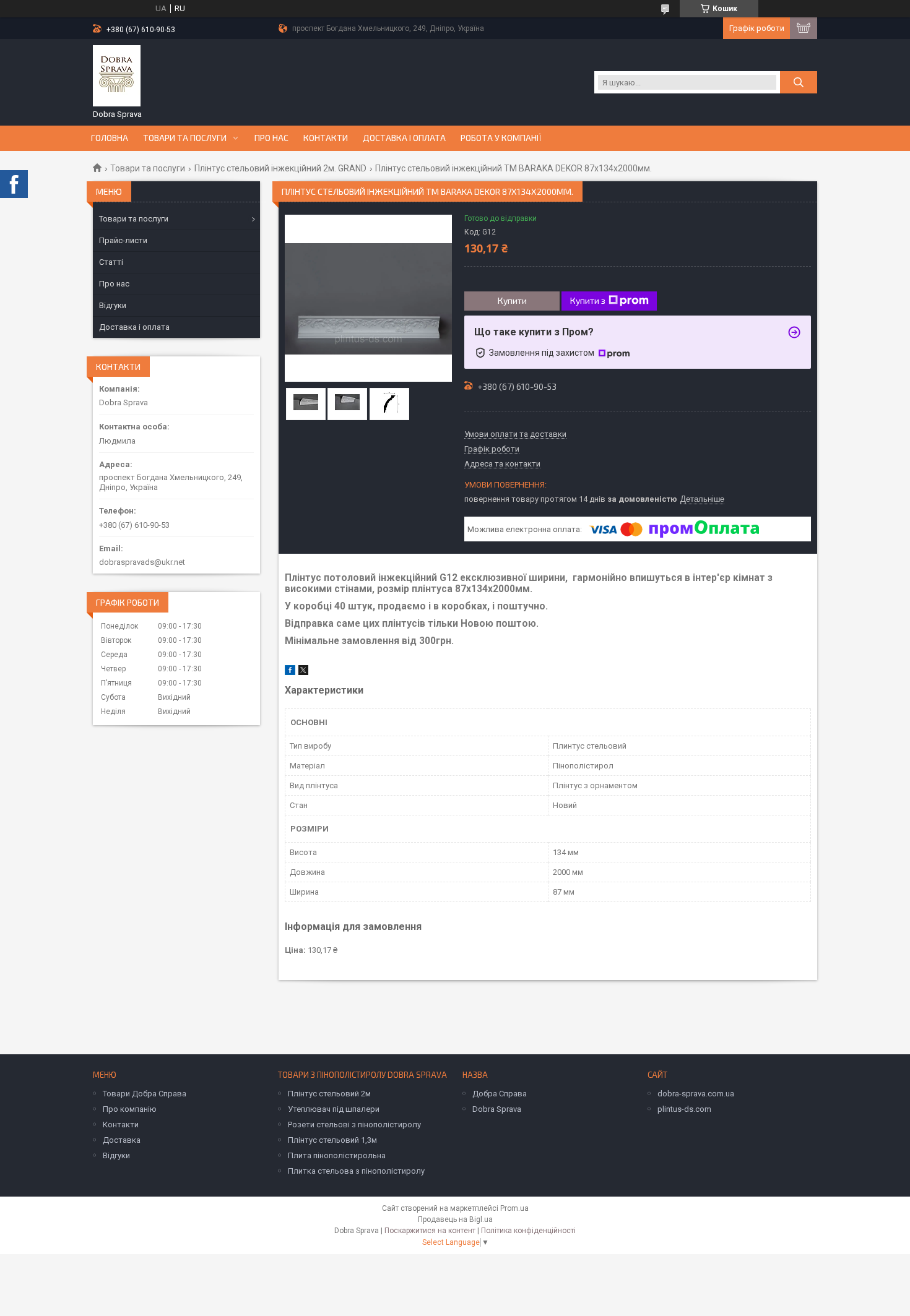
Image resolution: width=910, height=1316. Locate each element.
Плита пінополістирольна (337, 1155)
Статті (111, 262)
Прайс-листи (123, 240)
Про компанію (130, 1109)
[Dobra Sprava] (117, 76)
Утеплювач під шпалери (333, 1109)
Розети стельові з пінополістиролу (354, 1124)
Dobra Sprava (496, 1109)
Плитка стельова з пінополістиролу (356, 1171)
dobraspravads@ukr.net (142, 562)
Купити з (587, 300)
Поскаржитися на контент (429, 1230)
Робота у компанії (501, 138)
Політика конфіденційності (528, 1230)
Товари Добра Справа (144, 1093)
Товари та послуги (185, 138)
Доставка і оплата (404, 138)
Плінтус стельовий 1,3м (332, 1140)
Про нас (271, 138)
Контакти (325, 138)
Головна (109, 138)
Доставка (122, 1140)
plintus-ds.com (684, 1109)
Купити (512, 300)
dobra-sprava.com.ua (695, 1093)
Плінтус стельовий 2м (329, 1093)
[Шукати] (798, 82)
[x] (303, 672)
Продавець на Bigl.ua (455, 1219)
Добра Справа (499, 1093)
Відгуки (112, 305)
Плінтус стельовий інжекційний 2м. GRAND (280, 168)
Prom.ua (514, 1208)
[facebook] (290, 672)
